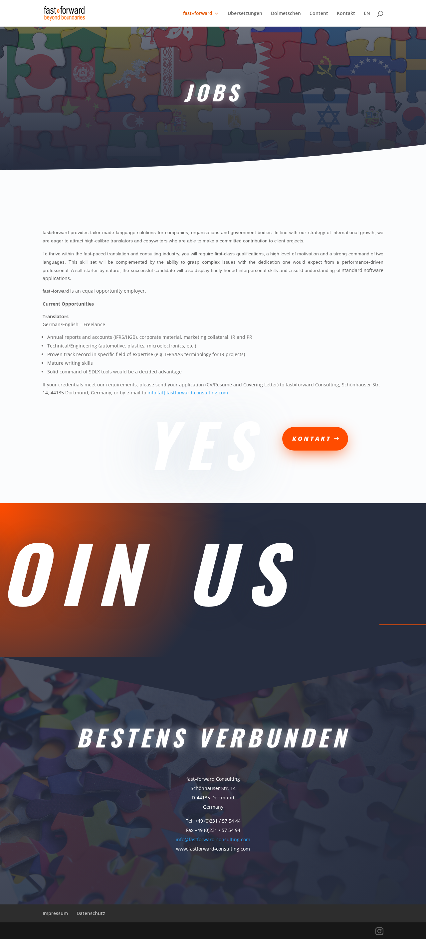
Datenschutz (91, 913)
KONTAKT (311, 439)
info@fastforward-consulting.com (213, 839)
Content (319, 13)
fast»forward (197, 13)
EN (367, 13)
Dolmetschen (286, 13)
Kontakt (346, 13)
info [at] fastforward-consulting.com (187, 392)
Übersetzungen (245, 13)
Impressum (55, 913)
